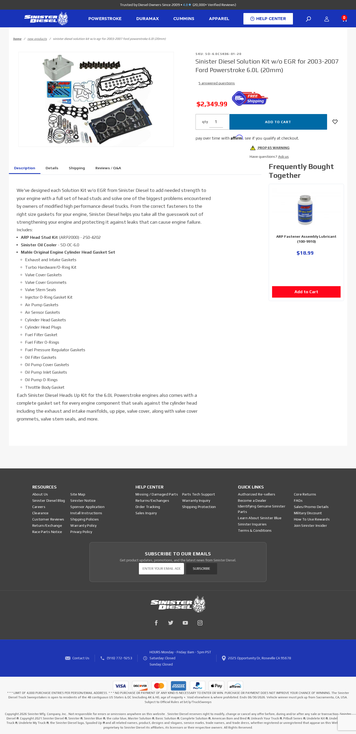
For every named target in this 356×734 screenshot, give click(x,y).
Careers (38, 507)
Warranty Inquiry (196, 500)
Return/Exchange (47, 525)
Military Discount (308, 513)
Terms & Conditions (255, 530)
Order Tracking (148, 507)
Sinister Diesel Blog (48, 500)
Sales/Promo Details (311, 507)
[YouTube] (185, 623)
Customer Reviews (48, 519)
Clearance (40, 513)
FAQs (298, 500)
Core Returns (305, 494)
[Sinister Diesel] (46, 18)
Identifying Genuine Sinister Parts (261, 509)
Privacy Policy (81, 532)
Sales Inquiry (146, 513)
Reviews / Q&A (108, 168)
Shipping (77, 168)
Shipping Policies (84, 519)
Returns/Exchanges (152, 500)
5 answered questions (217, 83)
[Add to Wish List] (335, 122)
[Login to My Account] (326, 19)
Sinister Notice (83, 500)
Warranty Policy (83, 525)
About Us (40, 494)
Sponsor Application (87, 507)
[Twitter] (171, 623)
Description (24, 168)
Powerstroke (105, 19)
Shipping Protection (199, 507)
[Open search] (308, 19)
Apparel (219, 19)
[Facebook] (156, 623)
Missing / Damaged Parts (157, 494)
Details (52, 168)
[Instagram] (200, 623)
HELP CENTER (271, 19)
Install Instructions (86, 513)
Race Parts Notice (47, 532)
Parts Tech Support (198, 494)
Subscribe (201, 568)
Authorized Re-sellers (256, 494)
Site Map (77, 494)
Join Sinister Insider (310, 525)
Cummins (183, 19)
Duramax (147, 19)
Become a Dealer (252, 500)
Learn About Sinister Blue (259, 518)
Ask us (283, 156)
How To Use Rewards (312, 519)
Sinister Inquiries (252, 524)
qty (205, 122)
